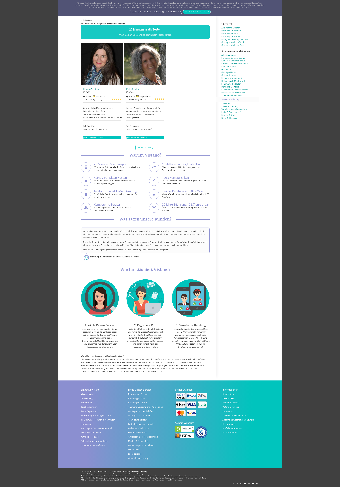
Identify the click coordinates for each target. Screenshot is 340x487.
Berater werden (229, 432)
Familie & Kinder (229, 115)
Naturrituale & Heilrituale (233, 92)
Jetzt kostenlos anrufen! (93, 137)
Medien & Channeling (138, 441)
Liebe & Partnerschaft (231, 112)
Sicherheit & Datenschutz (234, 415)
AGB (126, 474)
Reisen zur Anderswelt (231, 78)
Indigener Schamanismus (233, 58)
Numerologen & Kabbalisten (141, 445)
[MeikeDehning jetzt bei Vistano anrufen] (145, 64)
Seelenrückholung (229, 106)
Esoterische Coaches (137, 432)
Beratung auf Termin (231, 36)
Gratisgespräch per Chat (232, 45)
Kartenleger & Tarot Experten (141, 424)
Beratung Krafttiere (230, 87)
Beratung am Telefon (231, 30)
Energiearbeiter (135, 454)
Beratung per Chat (229, 33)
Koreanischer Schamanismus (234, 63)
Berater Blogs (87, 398)
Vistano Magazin (88, 394)
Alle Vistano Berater (230, 27)
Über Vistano (228, 394)
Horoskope (86, 424)
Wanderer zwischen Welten (233, 109)
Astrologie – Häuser (90, 437)
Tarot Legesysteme (89, 407)
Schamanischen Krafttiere (93, 445)
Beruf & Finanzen (229, 118)
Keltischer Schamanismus (233, 60)
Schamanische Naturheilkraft (234, 89)
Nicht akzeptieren (173, 12)
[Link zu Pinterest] (249, 484)
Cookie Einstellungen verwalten (146, 12)
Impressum (227, 411)
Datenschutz (134, 474)
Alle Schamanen (228, 55)
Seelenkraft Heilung (230, 99)
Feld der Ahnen (228, 66)
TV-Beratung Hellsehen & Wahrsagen (98, 420)
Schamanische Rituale (231, 95)
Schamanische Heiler (231, 84)
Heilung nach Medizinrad (233, 81)
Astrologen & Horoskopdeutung (143, 437)
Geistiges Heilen (228, 72)
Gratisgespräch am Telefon (233, 42)
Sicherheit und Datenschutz (240, 7)
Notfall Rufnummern (232, 428)
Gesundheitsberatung (138, 458)
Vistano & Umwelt (230, 402)
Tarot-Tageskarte (89, 411)
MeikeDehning (132, 89)
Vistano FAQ (228, 398)
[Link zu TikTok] (237, 484)
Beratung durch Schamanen (120, 471)
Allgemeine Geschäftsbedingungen (238, 420)
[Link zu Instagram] (241, 484)
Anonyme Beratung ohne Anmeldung (145, 407)
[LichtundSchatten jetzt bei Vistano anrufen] (102, 64)
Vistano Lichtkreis (230, 407)
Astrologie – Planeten (91, 432)
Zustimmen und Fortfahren (196, 12)
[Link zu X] (245, 484)
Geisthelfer (226, 69)
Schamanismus (102, 471)
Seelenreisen (227, 103)
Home (92, 471)
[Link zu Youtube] (253, 484)
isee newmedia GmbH (105, 474)
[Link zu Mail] (257, 484)
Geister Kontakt (228, 75)
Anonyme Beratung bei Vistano (235, 39)
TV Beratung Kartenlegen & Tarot (96, 415)
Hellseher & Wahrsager (138, 428)
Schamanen (133, 449)
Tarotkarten (86, 402)
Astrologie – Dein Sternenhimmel (96, 428)
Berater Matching (145, 147)
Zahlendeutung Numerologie (94, 441)
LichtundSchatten (91, 89)
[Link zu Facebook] (233, 484)
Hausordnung (228, 424)
